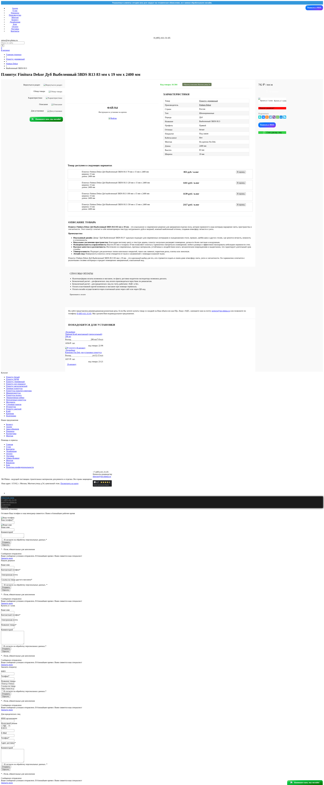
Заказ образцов (12, 429)
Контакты (15, 31)
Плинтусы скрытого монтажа (19, 391)
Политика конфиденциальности (20, 467)
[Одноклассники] (266, 117)
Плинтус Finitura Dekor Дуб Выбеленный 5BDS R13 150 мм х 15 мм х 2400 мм (116, 204)
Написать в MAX (314, 8)
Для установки (37, 111)
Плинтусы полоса (14, 395)
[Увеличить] (113, 84)
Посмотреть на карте (69, 483)
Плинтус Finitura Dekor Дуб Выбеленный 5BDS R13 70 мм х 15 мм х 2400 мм (115, 172)
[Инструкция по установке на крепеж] (113, 118)
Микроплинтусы (13, 393)
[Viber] (274, 117)
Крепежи (10, 413)
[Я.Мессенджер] (259, 117)
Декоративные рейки (15, 397)
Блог (15, 24)
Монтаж (15, 17)
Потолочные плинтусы (16, 400)
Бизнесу (15, 20)
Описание (43, 104)
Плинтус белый (13, 377)
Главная (9, 444)
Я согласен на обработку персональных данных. (25, 540)
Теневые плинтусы (14, 388)
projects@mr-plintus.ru (221, 311)
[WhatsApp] (277, 117)
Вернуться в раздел (31, 85)
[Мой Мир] (281, 117)
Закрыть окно (7, 558)
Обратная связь (7, 498)
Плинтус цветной (13, 409)
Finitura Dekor (205, 105)
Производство (15, 15)
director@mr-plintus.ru (102, 476)
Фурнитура (11, 407)
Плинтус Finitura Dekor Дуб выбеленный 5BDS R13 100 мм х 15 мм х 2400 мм (115, 193)
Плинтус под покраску (16, 384)
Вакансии (10, 463)
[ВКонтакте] (263, 117)
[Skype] (284, 117)
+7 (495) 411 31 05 (8, 500)
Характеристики (35, 98)
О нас (15, 11)
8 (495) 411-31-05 (84, 313)
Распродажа (11, 433)
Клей (8, 411)
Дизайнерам (15, 22)
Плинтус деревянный (208, 101)
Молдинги (10, 402)
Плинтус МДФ (12, 379)
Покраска (15, 13)
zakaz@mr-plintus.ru (9, 40)
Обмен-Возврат (12, 458)
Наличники (11, 416)
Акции (15, 8)
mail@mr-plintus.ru (9, 502)
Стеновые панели (13, 404)
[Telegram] (270, 117)
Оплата (15, 26)
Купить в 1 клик (280, 101)
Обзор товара (40, 91)
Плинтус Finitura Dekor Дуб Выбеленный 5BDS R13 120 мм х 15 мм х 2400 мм (116, 183)
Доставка (15, 29)
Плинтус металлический (16, 386)
